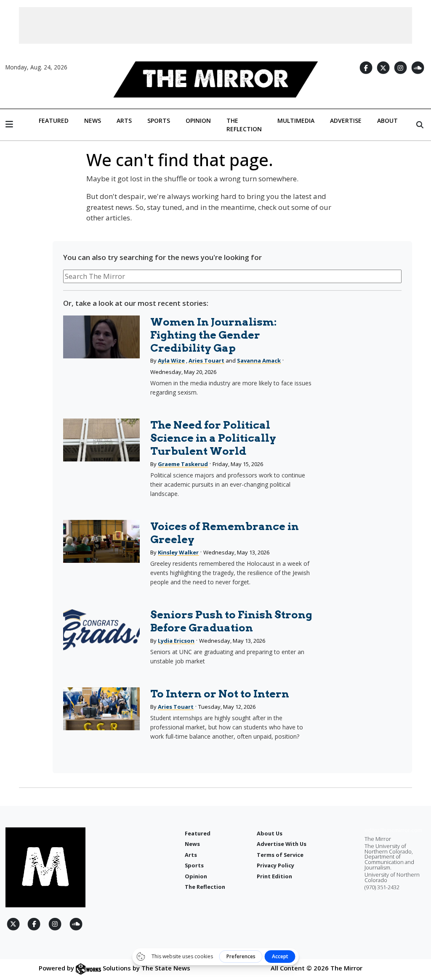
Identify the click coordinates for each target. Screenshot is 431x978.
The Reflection (244, 125)
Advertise (346, 121)
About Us (269, 833)
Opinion (198, 121)
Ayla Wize (171, 360)
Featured (54, 121)
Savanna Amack (259, 360)
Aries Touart (206, 360)
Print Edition (274, 876)
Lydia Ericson (176, 640)
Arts (124, 121)
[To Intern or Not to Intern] (101, 708)
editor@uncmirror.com (393, 830)
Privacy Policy (275, 865)
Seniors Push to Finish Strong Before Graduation (231, 621)
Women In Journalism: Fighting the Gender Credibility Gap (213, 334)
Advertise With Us (281, 844)
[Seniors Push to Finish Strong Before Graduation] (101, 629)
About (387, 121)
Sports (158, 121)
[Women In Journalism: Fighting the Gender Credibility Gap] (101, 336)
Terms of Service (280, 855)
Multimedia (295, 121)
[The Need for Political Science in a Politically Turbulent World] (101, 440)
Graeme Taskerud (183, 464)
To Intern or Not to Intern (219, 693)
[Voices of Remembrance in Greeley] (101, 541)
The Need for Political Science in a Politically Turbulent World (213, 438)
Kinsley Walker (178, 552)
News (92, 121)
